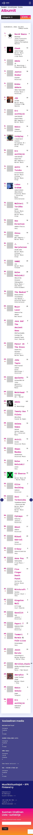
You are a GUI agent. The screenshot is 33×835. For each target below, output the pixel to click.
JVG (16, 98)
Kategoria (6, 17)
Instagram (5, 728)
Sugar (16, 693)
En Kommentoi (19, 173)
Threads (4, 734)
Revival (17, 429)
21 (15, 404)
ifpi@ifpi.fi (5, 802)
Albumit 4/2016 (31, 499)
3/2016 (25, 17)
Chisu (17, 233)
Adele (17, 61)
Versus (17, 542)
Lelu (16, 264)
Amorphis (19, 674)
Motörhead (19, 392)
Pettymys (17, 519)
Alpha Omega (19, 51)
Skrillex (19, 664)
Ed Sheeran (20, 473)
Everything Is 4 (19, 655)
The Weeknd (20, 292)
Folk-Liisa (20, 640)
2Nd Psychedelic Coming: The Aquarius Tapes (19, 335)
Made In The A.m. (20, 226)
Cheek (17, 48)
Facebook (4, 730)
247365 (17, 101)
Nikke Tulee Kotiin (20, 90)
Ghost (17, 527)
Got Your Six (18, 581)
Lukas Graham (19, 190)
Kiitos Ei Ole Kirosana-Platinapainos (19, 280)
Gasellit (19, 612)
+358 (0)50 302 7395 (8, 800)
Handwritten (18, 454)
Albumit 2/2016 (1, 499)
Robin (17, 127)
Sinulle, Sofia (18, 250)
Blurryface (18, 417)
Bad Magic (18, 395)
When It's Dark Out (20, 551)
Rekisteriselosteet (7, 804)
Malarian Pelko (19, 626)
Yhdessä (17, 129)
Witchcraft (20, 589)
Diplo (27, 664)
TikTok (4, 755)
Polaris (17, 236)
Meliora (17, 530)
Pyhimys (18, 516)
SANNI (17, 261)
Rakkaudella (18, 561)
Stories (17, 442)
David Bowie (21, 34)
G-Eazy (18, 549)
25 (15, 63)
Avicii (18, 439)
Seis (16, 615)
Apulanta (19, 377)
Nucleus (17, 592)
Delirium (17, 490)
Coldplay (19, 136)
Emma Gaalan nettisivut (9, 763)
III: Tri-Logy (18, 606)
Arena (16, 467)
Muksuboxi (18, 706)
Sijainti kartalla (7, 795)
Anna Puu (19, 558)
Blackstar (17, 37)
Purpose (17, 77)
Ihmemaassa (18, 643)
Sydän (16, 209)
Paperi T (19, 623)
